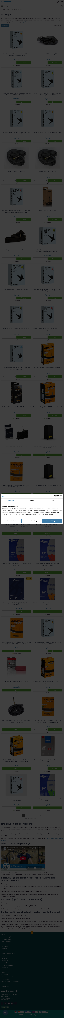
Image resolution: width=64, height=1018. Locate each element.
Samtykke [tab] (11, 500)
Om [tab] (53, 500)
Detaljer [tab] (32, 500)
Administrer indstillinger (31, 521)
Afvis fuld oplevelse (11, 521)
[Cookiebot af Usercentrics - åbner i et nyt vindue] (55, 496)
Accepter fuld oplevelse (52, 521)
